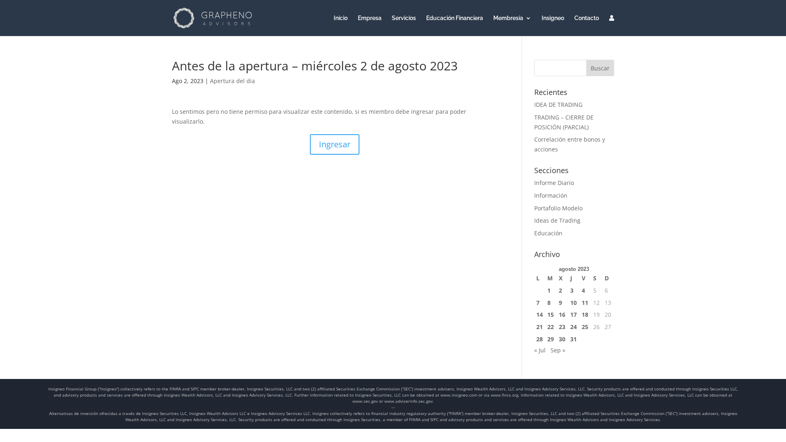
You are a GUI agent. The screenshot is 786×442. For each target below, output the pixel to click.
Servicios (404, 18)
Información (550, 195)
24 (573, 327)
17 (573, 314)
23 (562, 327)
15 (550, 314)
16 (562, 314)
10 (573, 303)
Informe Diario (554, 183)
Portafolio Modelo (558, 208)
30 (562, 339)
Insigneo (553, 18)
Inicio (341, 18)
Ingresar (334, 144)
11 (585, 303)
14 (539, 314)
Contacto (586, 18)
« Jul (540, 350)
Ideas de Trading (557, 220)
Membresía (508, 18)
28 (539, 339)
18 (585, 314)
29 (550, 339)
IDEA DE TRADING (558, 104)
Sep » (558, 350)
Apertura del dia (232, 81)
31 (573, 339)
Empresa (370, 18)
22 (550, 327)
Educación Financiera (454, 18)
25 (585, 327)
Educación (548, 233)
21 (539, 327)
